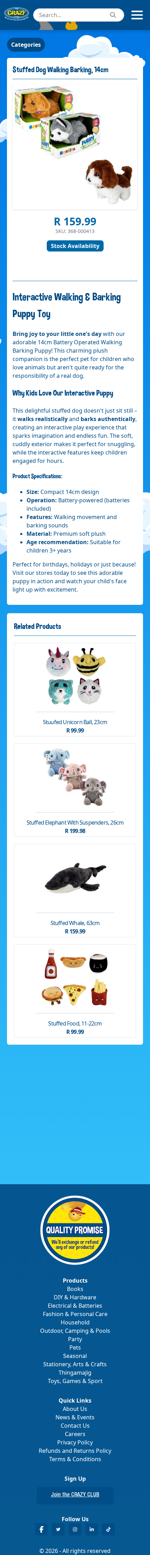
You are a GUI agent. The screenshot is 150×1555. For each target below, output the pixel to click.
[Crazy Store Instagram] (75, 1529)
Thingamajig (75, 1372)
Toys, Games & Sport (75, 1381)
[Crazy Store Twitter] (58, 1529)
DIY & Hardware (75, 1297)
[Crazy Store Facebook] (41, 1529)
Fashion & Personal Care (75, 1314)
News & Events (75, 1417)
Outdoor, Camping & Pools (75, 1331)
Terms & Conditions (75, 1459)
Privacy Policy (75, 1442)
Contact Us (75, 1425)
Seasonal (75, 1356)
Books (75, 1289)
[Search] (113, 15)
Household (75, 1322)
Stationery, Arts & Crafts (75, 1364)
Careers (75, 1434)
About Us (75, 1409)
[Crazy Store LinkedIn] (91, 1529)
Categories (26, 44)
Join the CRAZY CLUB (75, 1495)
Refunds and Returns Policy (75, 1451)
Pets (75, 1347)
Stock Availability (75, 246)
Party (75, 1339)
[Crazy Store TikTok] (108, 1529)
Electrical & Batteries (75, 1305)
